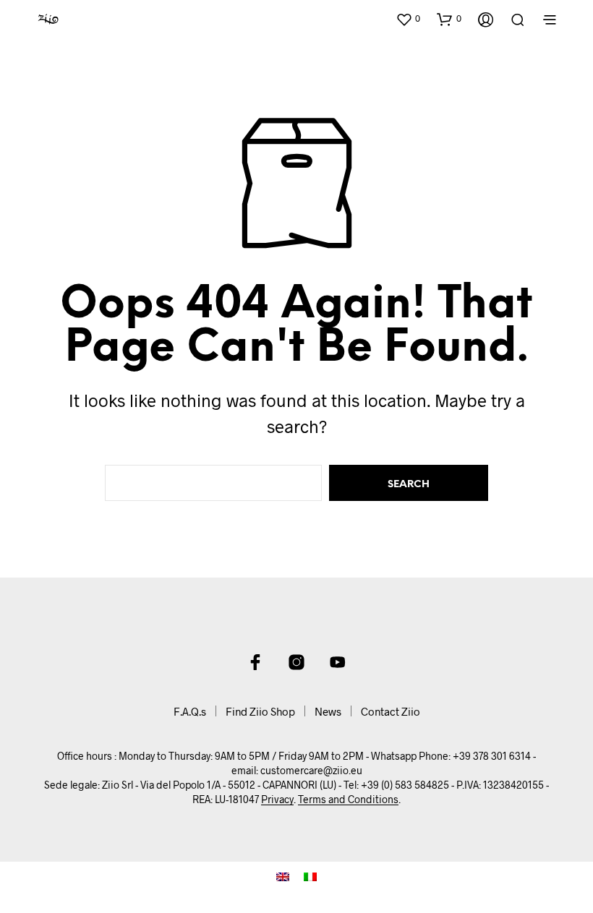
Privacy (277, 799)
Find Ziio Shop (260, 711)
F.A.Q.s (190, 711)
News (328, 711)
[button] (408, 19)
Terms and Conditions (348, 799)
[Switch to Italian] (310, 876)
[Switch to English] (282, 876)
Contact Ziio (390, 711)
